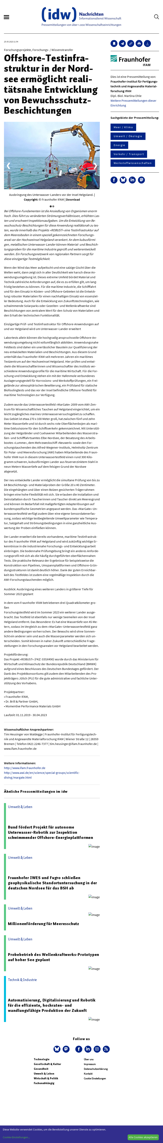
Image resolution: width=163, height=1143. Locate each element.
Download (73, 199)
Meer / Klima (123, 127)
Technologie (41, 1059)
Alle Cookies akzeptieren (143, 1137)
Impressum (90, 1064)
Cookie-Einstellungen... (16, 1137)
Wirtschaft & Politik (46, 1078)
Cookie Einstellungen (95, 1078)
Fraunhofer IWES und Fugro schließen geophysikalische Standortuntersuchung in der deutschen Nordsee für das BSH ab (52, 883)
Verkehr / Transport (129, 154)
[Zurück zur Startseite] (81, 16)
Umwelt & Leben (44, 1074)
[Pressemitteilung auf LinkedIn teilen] (132, 180)
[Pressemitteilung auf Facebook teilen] (114, 180)
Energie (119, 145)
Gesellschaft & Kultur (47, 1064)
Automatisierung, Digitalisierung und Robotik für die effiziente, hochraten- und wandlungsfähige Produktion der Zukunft (52, 1005)
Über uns (88, 1059)
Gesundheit (41, 1069)
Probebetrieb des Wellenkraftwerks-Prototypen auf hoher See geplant (53, 957)
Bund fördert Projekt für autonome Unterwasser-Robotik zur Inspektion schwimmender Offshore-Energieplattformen (50, 832)
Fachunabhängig (44, 1083)
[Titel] (114, 43)
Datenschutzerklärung (96, 1069)
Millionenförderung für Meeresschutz (43, 924)
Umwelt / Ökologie (128, 136)
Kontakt (88, 1073)
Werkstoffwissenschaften (133, 163)
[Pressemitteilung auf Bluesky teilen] (123, 180)
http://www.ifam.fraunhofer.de (24, 768)
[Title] (130, 43)
